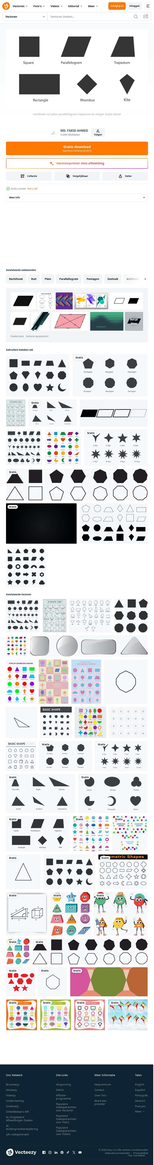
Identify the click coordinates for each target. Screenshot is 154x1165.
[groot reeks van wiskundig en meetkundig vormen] (90, 614)
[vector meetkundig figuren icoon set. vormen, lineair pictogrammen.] (123, 870)
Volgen (98, 134)
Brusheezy (12, 1083)
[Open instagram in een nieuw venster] (49, 1150)
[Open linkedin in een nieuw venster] (55, 1150)
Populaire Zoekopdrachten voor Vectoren (66, 1105)
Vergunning (63, 1083)
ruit (33, 277)
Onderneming (15, 1099)
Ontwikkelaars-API (17, 1110)
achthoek (133, 277)
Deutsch (137, 1099)
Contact (99, 1088)
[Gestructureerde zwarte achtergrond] (41, 522)
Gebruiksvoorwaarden (114, 1151)
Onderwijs (12, 1104)
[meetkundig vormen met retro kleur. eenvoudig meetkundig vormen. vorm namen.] (21, 1013)
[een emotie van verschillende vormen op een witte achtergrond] (121, 912)
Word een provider (100, 1100)
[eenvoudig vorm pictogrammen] (21, 754)
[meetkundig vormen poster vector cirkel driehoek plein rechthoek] (53, 680)
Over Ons (100, 1093)
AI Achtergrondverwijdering (22, 1125)
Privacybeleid (137, 1151)
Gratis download (77, 148)
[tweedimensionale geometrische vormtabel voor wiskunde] (15, 411)
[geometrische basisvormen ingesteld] (26, 565)
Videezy (11, 1093)
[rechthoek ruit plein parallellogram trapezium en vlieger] (110, 374)
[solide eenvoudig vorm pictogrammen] (56, 721)
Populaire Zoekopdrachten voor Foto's (66, 1117)
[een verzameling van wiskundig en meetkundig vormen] (91, 832)
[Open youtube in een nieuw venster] (80, 1150)
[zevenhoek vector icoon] (52, 980)
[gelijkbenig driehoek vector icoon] (21, 721)
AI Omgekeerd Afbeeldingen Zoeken (19, 1117)
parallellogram (68, 277)
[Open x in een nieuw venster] (73, 1150)
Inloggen (134, 6)
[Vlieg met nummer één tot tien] (128, 1013)
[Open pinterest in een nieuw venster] (61, 1150)
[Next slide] (139, 277)
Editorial (73, 6)
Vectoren (18, 6)
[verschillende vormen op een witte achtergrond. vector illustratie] (89, 644)
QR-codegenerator (17, 1132)
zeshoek (112, 277)
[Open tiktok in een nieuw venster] (67, 1150)
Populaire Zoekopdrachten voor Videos (66, 1129)
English (137, 1083)
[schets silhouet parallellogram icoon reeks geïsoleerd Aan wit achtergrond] (114, 411)
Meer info (14, 196)
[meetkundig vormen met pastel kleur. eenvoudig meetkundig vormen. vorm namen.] (55, 1013)
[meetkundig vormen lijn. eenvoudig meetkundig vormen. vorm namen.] (89, 1013)
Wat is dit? (32, 188)
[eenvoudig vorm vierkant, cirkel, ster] (20, 980)
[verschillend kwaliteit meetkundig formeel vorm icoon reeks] (24, 446)
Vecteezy (11, 1088)
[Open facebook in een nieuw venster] (43, 1150)
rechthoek (16, 277)
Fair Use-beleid (133, 1153)
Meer (91, 6)
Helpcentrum (102, 1083)
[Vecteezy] (6, 6)
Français (137, 1104)
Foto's (37, 6)
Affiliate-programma (63, 1095)
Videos (55, 6)
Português (138, 1093)
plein (48, 277)
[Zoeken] (136, 16)
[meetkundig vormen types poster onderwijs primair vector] (86, 680)
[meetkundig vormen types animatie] (130, 832)
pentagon (93, 277)
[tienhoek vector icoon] (126, 680)
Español (137, 1088)
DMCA (60, 1088)
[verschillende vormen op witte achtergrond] (71, 912)
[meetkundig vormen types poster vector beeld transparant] (21, 680)
